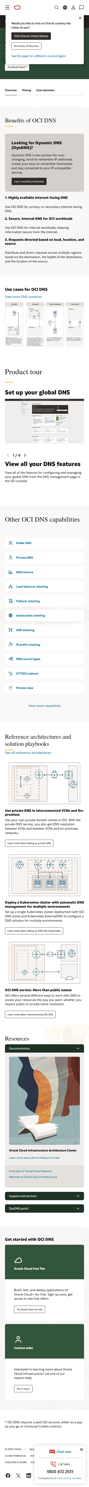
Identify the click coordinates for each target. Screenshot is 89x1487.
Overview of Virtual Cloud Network (30, 1171)
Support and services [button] (23, 1196)
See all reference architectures (28, 752)
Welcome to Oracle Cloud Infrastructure (33, 1177)
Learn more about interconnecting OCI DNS (30, 1014)
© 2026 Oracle (13, 1449)
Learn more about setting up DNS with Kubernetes (34, 930)
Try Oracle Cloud (17, 67)
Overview (11, 90)
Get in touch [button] (23, 1388)
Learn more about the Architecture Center (34, 1157)
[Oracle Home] (17, 8)
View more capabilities (45, 706)
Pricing (26, 90)
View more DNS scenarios (23, 297)
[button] (7, 7)
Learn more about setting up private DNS (29, 843)
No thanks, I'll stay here (26, 46)
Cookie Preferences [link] (15, 1455)
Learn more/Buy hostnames (29, 181)
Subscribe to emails (16, 1462)
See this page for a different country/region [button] (38, 56)
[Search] (56, 7)
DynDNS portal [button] (19, 1208)
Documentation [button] (19, 1048)
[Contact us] (81, 7)
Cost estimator (45, 90)
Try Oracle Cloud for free (29, 1309)
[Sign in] (73, 7)
